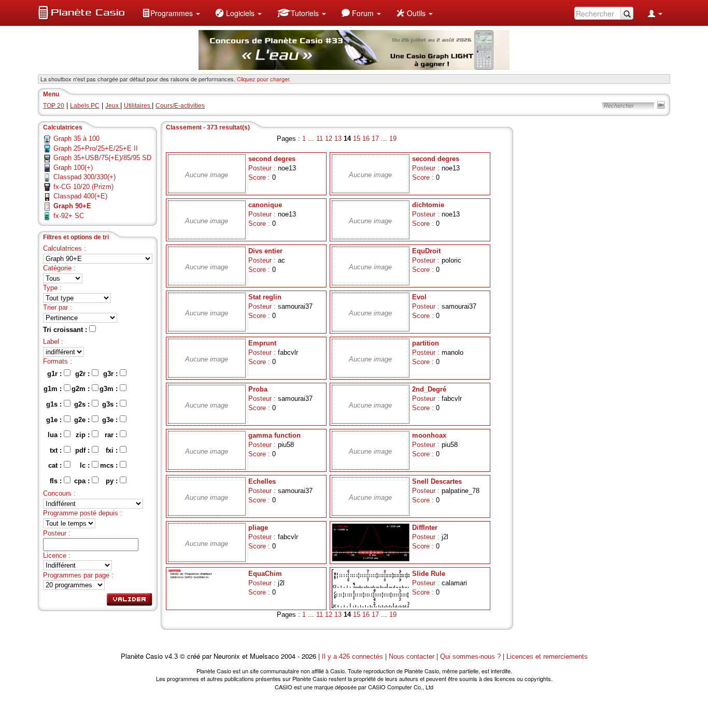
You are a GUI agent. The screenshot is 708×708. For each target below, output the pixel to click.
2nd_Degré (429, 389)
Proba (257, 389)
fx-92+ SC (68, 216)
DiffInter (424, 527)
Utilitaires (138, 105)
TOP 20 (53, 105)
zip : (84, 435)
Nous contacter (411, 656)
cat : (56, 465)
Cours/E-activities (180, 105)
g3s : (111, 404)
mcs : (110, 465)
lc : (86, 465)
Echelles (262, 481)
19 (393, 138)
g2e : (83, 420)
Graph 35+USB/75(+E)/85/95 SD (102, 158)
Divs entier (265, 251)
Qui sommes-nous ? (470, 656)
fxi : (113, 450)
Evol (419, 297)
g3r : (111, 374)
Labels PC (85, 105)
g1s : (55, 404)
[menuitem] (171, 13)
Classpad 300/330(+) (84, 177)
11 (319, 138)
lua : (56, 435)
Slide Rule (428, 573)
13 (338, 138)
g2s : (83, 404)
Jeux (112, 105)
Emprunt (262, 343)
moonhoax (429, 435)
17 (375, 138)
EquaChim (265, 573)
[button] (171, 13)
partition (425, 343)
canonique (265, 205)
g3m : (110, 389)
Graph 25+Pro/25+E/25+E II (95, 148)
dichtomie (428, 205)
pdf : (83, 450)
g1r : (55, 374)
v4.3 (171, 656)
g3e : (111, 420)
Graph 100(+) (73, 167)
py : (113, 481)
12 (328, 138)
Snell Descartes (437, 481)
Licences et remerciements (547, 656)
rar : (112, 435)
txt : (57, 450)
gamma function (274, 435)
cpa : (83, 481)
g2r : (83, 374)
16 (366, 138)
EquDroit (426, 251)
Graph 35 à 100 (76, 138)
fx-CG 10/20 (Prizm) (83, 187)
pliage (258, 527)
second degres (271, 159)
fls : (57, 481)
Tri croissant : (66, 330)
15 (356, 138)
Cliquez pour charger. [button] (264, 79)
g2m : (82, 389)
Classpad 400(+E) (80, 196)
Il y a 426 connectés (353, 656)
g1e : (55, 420)
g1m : (54, 389)
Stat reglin (264, 297)
